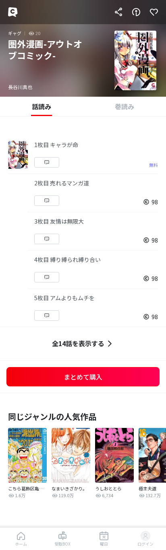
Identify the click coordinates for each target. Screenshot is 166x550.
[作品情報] (136, 12)
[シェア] (118, 12)
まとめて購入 (83, 377)
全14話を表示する (78, 343)
